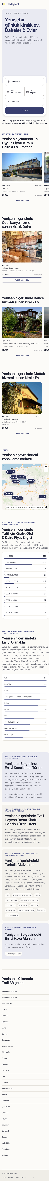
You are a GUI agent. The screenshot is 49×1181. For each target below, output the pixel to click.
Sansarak (5, 1131)
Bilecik (4, 1095)
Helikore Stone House (10, 268)
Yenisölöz (5, 1022)
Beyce (4, 1119)
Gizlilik (4, 1177)
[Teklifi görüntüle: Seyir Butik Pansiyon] (22, 398)
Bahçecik (5, 1070)
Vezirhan (5, 1101)
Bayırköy (5, 1125)
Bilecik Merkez (7, 1088)
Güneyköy (6, 1052)
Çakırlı (4, 1058)
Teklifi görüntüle (22, 200)
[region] (25, 487)
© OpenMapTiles (21, 507)
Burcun (4, 1034)
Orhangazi (6, 1040)
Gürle (4, 1028)
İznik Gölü (6, 1143)
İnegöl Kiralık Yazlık (9, 991)
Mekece (5, 1155)
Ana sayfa (8, 13)
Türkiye (16, 13)
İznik (4, 1076)
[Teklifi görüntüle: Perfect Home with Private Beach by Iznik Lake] (22, 322)
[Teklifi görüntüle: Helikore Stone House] (22, 247)
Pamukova (6, 1149)
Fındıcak (5, 1016)
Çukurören (6, 1107)
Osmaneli (5, 1113)
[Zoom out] (46, 470)
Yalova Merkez (8, 1046)
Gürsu (4, 1010)
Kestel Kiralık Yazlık (9, 997)
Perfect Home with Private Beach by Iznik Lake (20, 344)
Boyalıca (5, 1137)
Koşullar (11, 1177)
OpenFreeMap (11, 507)
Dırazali (5, 1082)
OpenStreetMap (39, 507)
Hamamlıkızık (7, 1004)
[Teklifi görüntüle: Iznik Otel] (22, 167)
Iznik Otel (5, 188)
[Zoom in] (46, 466)
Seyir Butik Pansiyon (10, 419)
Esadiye (5, 1064)
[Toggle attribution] (46, 507)
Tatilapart (12, 4)
